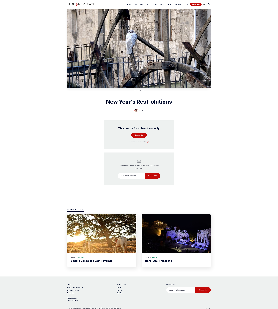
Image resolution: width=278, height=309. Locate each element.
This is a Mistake (72, 301)
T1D (68, 295)
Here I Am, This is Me (158, 260)
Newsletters (71, 293)
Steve (141, 110)
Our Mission (120, 293)
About (129, 4)
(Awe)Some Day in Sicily (75, 288)
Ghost (113, 308)
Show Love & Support (162, 4)
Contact (177, 4)
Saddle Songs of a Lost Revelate (91, 260)
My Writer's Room (73, 290)
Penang (118, 308)
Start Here (138, 4)
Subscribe (196, 4)
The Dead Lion (72, 298)
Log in (185, 4)
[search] (209, 4)
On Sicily (119, 290)
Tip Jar (119, 288)
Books (148, 4)
